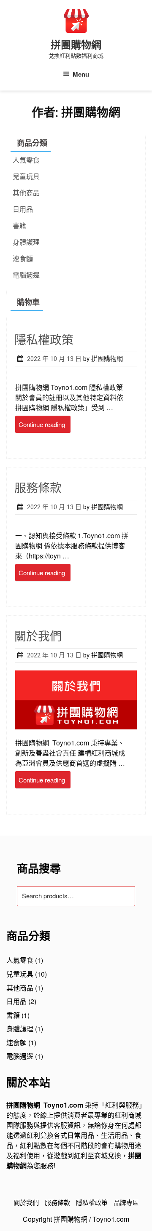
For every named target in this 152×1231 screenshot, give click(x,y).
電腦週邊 (26, 275)
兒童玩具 (26, 176)
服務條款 (38, 488)
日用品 (23, 209)
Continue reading (45, 426)
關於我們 (38, 637)
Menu (81, 74)
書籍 (19, 225)
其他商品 (26, 193)
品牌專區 (126, 1202)
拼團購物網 (76, 45)
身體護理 (26, 242)
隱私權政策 (43, 340)
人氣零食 (26, 160)
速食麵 (23, 258)
